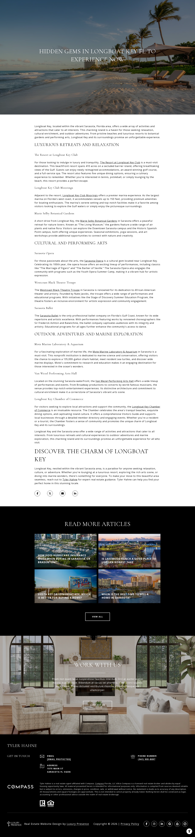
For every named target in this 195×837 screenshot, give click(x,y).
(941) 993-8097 (146, 759)
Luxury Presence (78, 824)
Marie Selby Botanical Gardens (98, 220)
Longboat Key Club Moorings (80, 195)
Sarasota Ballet (49, 315)
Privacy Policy (130, 824)
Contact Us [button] (97, 705)
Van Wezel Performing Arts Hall (115, 381)
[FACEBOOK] (146, 824)
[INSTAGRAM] (154, 824)
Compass (99, 783)
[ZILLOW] (177, 824)
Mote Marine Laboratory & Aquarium (115, 351)
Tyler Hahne (70, 479)
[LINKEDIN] (162, 824)
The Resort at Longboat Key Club (120, 162)
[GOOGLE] (169, 824)
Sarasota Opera (93, 260)
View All (97, 616)
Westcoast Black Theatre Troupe (60, 290)
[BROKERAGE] (185, 824)
